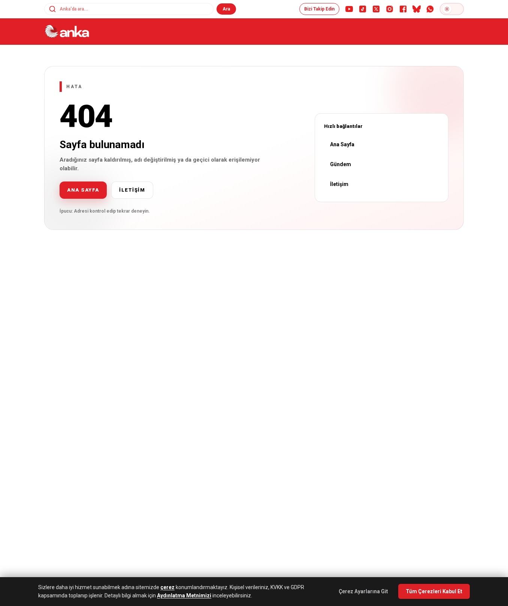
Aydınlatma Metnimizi (184, 595)
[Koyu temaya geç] (452, 9)
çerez (167, 587)
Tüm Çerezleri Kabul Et (434, 591)
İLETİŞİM (132, 190)
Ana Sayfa (342, 144)
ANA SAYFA (83, 190)
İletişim (339, 184)
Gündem (340, 164)
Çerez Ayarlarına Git (363, 591)
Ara (226, 9)
